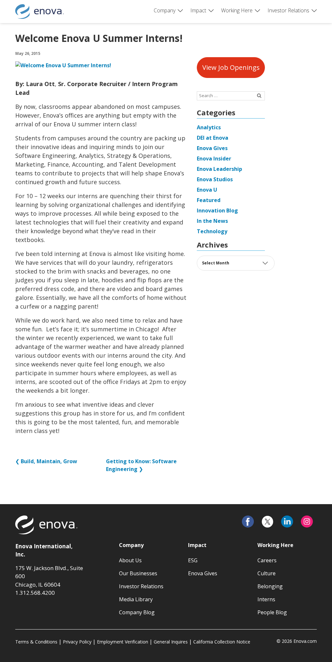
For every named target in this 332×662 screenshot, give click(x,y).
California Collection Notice (221, 642)
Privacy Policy (77, 642)
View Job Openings (231, 67)
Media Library (136, 599)
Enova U (207, 189)
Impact (198, 10)
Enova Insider (214, 158)
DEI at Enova (212, 137)
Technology (212, 231)
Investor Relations (288, 10)
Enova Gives (212, 148)
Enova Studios (215, 179)
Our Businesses (138, 573)
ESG (192, 560)
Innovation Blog (217, 210)
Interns (266, 599)
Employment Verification (122, 642)
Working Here (237, 10)
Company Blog (137, 612)
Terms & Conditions (36, 642)
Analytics (209, 127)
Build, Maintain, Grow (49, 461)
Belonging (270, 586)
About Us (130, 560)
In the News (212, 220)
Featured (208, 200)
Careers (267, 560)
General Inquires (171, 642)
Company (164, 10)
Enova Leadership (219, 168)
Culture (266, 573)
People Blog (272, 612)
